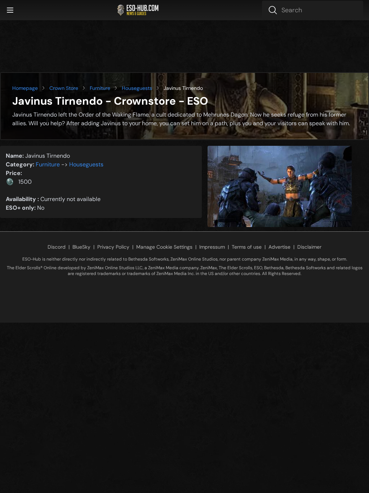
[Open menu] (10, 10)
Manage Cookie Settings (164, 247)
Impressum (212, 247)
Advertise (279, 247)
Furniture (100, 88)
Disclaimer (309, 247)
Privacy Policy (113, 247)
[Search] (312, 10)
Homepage (25, 88)
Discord (57, 247)
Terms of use (247, 247)
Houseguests (137, 88)
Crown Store (63, 88)
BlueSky (81, 247)
